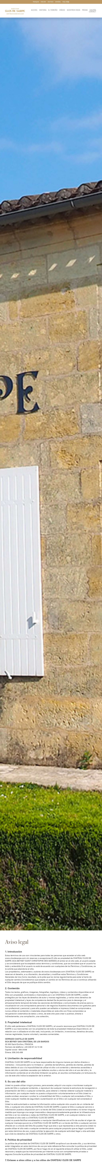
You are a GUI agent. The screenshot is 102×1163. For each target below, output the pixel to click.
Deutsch (50, 2)
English (43, 2)
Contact (92, 12)
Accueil (34, 10)
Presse (85, 10)
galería (93, 10)
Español (58, 2)
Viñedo (62, 10)
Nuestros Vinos (73, 10)
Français (36, 2)
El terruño (52, 10)
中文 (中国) (65, 2)
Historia (42, 10)
